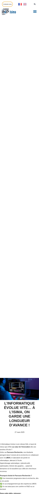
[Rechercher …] (34, 4)
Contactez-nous (7, 4)
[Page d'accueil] (9, 11)
